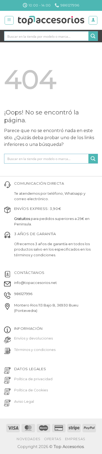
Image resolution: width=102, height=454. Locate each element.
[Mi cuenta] (93, 20)
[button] (9, 20)
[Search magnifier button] (93, 36)
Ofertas (52, 439)
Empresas (75, 439)
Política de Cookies (31, 390)
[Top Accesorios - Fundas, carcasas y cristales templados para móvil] (51, 20)
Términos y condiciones (34, 350)
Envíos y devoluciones (33, 338)
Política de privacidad (33, 379)
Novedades (29, 439)
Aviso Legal (24, 401)
